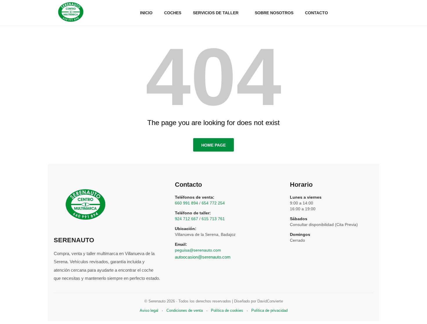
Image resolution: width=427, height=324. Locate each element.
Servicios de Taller (215, 12)
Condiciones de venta (184, 310)
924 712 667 (186, 218)
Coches (172, 12)
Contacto (316, 12)
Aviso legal (149, 310)
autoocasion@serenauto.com (203, 256)
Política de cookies (227, 310)
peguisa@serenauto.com (198, 250)
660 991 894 (186, 203)
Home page (213, 145)
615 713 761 (213, 218)
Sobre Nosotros (274, 12)
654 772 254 (213, 203)
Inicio (146, 12)
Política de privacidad (269, 310)
